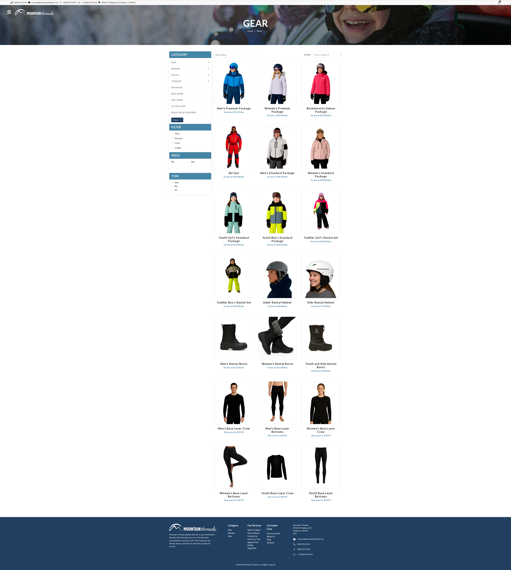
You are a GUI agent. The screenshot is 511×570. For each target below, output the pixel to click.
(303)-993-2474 (69, 2)
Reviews (270, 542)
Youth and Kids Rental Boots (321, 365)
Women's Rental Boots (277, 363)
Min (172, 162)
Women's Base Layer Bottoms (234, 494)
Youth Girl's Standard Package (234, 239)
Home (250, 31)
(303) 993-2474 (20, 2)
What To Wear (253, 530)
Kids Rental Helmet (320, 302)
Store (259, 31)
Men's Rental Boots (233, 363)
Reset (175, 120)
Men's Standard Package (277, 173)
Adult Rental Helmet (277, 302)
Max (193, 162)
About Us (271, 536)
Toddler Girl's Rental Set (321, 237)
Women (231, 533)
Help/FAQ (251, 548)
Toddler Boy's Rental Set (234, 302)
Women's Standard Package (321, 174)
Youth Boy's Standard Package (277, 239)
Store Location (273, 533)
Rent (177, 182)
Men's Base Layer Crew (234, 428)
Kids (230, 536)
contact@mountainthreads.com (45, 2)
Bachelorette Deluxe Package (321, 110)
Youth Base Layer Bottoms (321, 494)
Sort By (307, 54)
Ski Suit (234, 173)
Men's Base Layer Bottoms (277, 430)
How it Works (253, 533)
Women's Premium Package (277, 110)
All (176, 190)
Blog (269, 539)
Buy (176, 186)
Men (230, 530)
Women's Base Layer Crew (321, 430)
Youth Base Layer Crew (277, 493)
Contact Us (252, 536)
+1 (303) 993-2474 (89, 2)
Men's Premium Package (234, 108)
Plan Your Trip (253, 539)
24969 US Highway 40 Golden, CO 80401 (118, 2)
